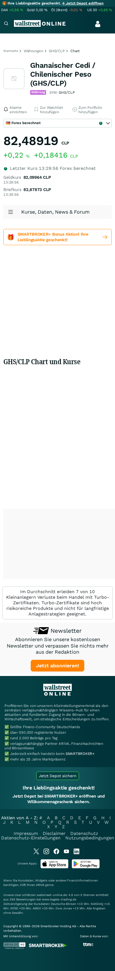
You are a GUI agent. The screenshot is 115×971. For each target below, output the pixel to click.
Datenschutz (84, 833)
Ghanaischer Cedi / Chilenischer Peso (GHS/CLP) (62, 74)
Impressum (26, 833)
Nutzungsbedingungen (89, 837)
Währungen (33, 51)
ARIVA (40, 885)
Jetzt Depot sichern (57, 776)
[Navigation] (6, 24)
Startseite (10, 51)
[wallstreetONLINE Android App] (86, 867)
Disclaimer (54, 833)
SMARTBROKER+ (80, 754)
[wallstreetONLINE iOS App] (54, 867)
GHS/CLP (57, 51)
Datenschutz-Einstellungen (31, 837)
